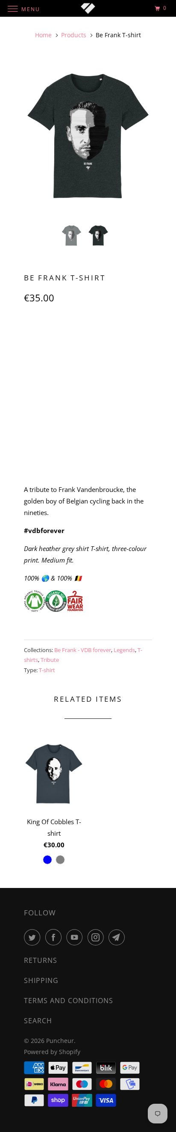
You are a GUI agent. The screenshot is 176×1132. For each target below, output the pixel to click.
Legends (124, 650)
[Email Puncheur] (118, 937)
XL (107, 336)
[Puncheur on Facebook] (55, 937)
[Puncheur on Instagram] (97, 937)
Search (38, 1020)
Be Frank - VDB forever (82, 650)
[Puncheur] (88, 8)
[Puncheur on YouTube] (76, 937)
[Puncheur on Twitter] (34, 937)
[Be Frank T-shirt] (88, 136)
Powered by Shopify (52, 1052)
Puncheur (60, 1041)
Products (73, 35)
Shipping (41, 980)
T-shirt (47, 670)
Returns (40, 960)
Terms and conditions (68, 1000)
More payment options (88, 456)
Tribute (50, 660)
